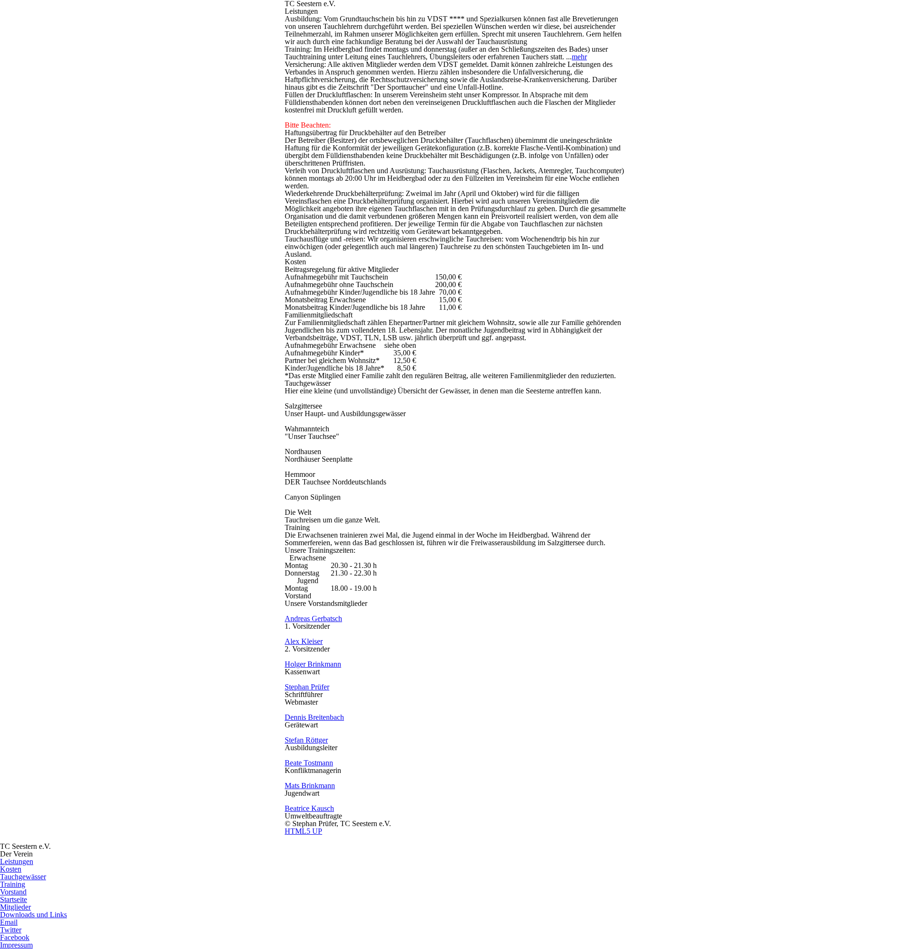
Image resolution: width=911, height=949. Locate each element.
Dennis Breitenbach (314, 717)
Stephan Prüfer (307, 687)
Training (12, 884)
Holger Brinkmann (313, 664)
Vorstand (13, 892)
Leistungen (16, 861)
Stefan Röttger (306, 740)
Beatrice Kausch (309, 808)
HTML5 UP (303, 831)
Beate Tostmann (309, 763)
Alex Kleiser (304, 641)
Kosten (10, 869)
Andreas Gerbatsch (313, 618)
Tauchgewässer (23, 877)
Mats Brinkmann (310, 786)
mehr (579, 57)
